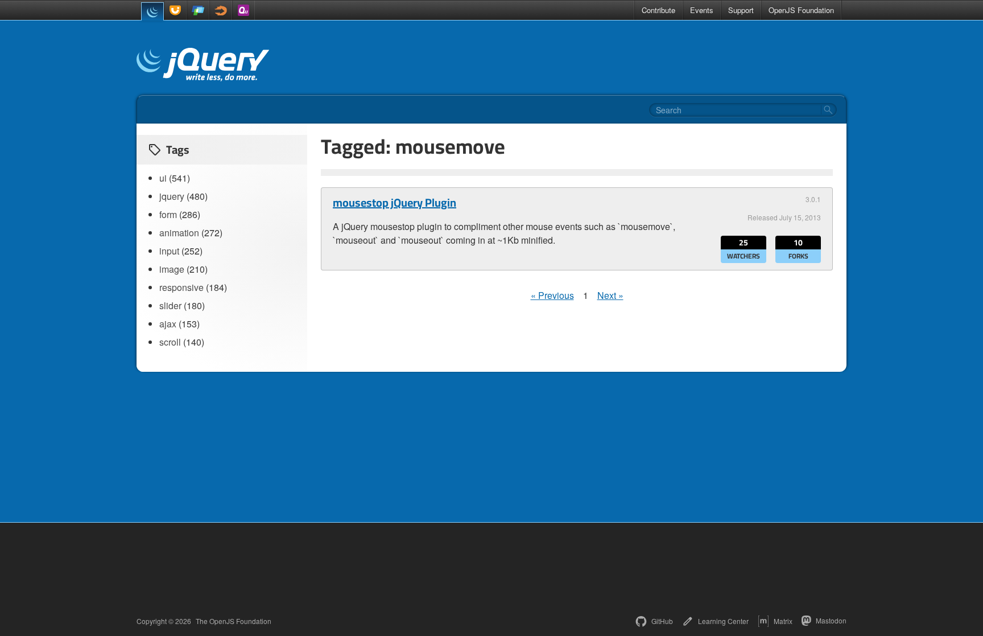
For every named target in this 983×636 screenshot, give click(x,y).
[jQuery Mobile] (198, 10)
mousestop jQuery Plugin (394, 203)
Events (701, 10)
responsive (181, 287)
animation (179, 232)
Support (741, 10)
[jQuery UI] (175, 10)
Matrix (783, 621)
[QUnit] (243, 10)
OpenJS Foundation (801, 10)
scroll (170, 341)
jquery (171, 196)
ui (163, 177)
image (171, 269)
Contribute (658, 10)
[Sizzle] (220, 10)
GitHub (662, 621)
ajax (167, 323)
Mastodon (831, 620)
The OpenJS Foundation (233, 621)
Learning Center (723, 621)
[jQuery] (152, 11)
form (168, 214)
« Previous (552, 295)
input (169, 250)
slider (170, 305)
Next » (610, 295)
